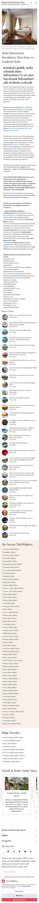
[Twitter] (19, 851)
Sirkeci (7, 223)
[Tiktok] (30, 851)
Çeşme (15, 263)
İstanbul (24, 107)
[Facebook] (8, 851)
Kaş (19, 249)
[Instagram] (13, 851)
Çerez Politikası (27, 886)
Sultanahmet (15, 144)
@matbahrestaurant (9, 215)
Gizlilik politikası (8, 877)
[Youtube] (25, 851)
